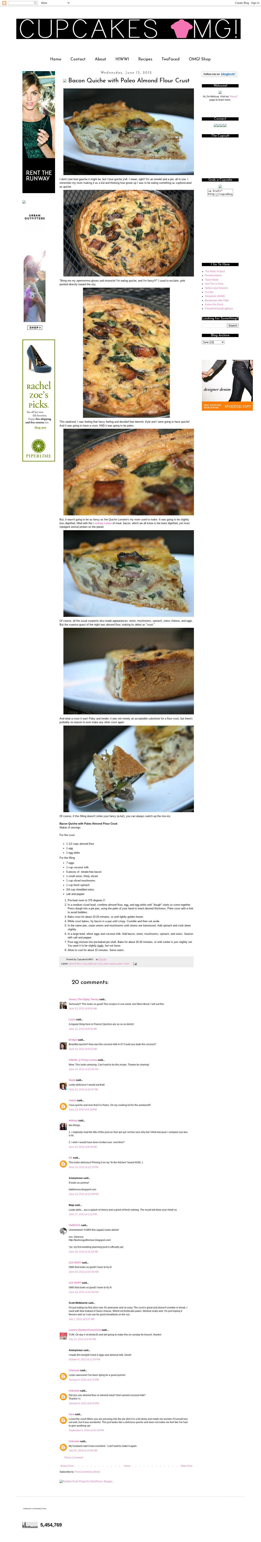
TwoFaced (170, 59)
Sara (71, 1414)
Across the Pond (214, 304)
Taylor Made (212, 279)
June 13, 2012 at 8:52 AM (83, 1028)
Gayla (72, 1080)
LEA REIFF (75, 1262)
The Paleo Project (215, 271)
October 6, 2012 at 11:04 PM (84, 1359)
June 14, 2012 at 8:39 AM (83, 1147)
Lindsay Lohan (102, 523)
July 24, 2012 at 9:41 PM (82, 1339)
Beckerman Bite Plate (217, 300)
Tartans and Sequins (216, 288)
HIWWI (122, 59)
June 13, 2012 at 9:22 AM (83, 1049)
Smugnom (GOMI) (215, 296)
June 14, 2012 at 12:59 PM (83, 1194)
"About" (233, 96)
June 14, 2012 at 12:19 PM (83, 1167)
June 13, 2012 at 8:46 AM (83, 1008)
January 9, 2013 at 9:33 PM (84, 1403)
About (100, 59)
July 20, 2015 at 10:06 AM (83, 1450)
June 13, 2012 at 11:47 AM (83, 1089)
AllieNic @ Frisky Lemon (83, 1060)
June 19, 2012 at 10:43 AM (83, 1271)
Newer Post (67, 1466)
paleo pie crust (95, 963)
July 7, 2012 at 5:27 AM (81, 1319)
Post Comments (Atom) (87, 1471)
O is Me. (209, 292)
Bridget (73, 1039)
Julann (72, 1100)
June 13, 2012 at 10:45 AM (83, 1069)
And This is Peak (214, 283)
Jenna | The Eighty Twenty (84, 999)
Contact (78, 59)
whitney (73, 1120)
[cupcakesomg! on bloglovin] (219, 76)
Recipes (145, 59)
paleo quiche (110, 963)
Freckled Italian (213, 275)
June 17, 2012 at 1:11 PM (83, 1214)
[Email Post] (134, 963)
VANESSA (75, 1225)
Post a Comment (74, 1457)
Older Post (186, 1466)
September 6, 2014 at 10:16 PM (86, 1430)
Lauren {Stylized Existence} (85, 1330)
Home (55, 59)
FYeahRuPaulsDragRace (219, 308)
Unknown (74, 1370)
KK (70, 1157)
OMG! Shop (200, 59)
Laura (72, 1019)
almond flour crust (78, 963)
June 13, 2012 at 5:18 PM (83, 1109)
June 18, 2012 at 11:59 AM (83, 1251)
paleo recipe (123, 963)
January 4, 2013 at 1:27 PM (84, 1379)
